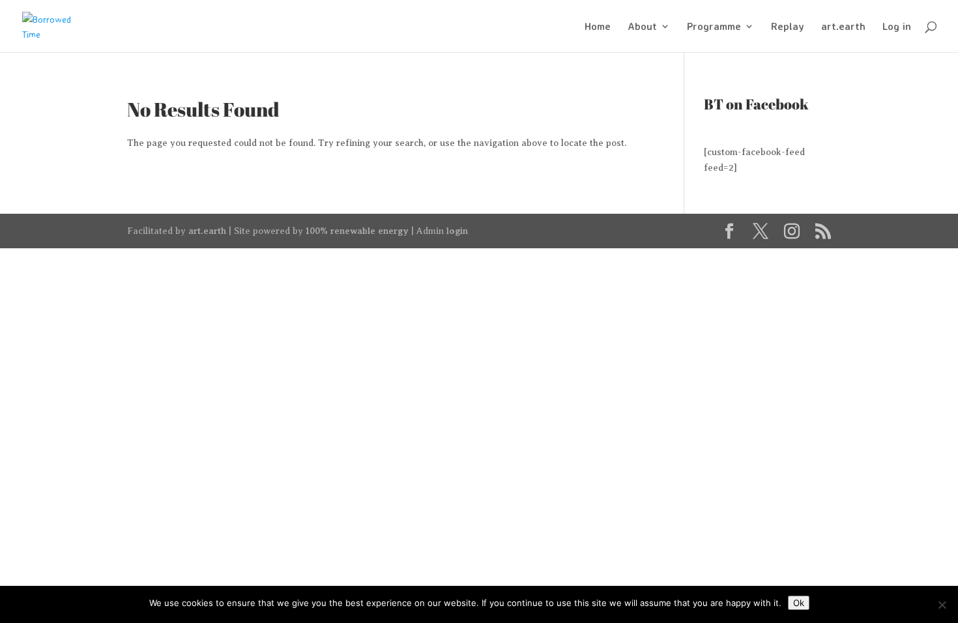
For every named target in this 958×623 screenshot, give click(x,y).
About (642, 27)
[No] (941, 604)
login (457, 230)
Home (598, 27)
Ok (798, 603)
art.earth (843, 27)
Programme (714, 27)
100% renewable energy (357, 230)
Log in (896, 27)
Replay (787, 27)
